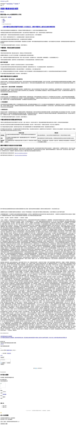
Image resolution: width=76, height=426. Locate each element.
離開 (6, 423)
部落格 (4, 20)
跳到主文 (2, 11)
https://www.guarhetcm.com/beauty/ (21, 153)
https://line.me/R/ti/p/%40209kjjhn (21, 155)
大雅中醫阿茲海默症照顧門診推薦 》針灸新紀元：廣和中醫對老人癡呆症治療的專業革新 (29, 27)
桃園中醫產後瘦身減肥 (9, 9)
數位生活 (9, 353)
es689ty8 (2, 343)
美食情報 (9, 17)
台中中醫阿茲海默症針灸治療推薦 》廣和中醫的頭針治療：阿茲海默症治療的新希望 (17, 337)
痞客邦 (8, 350)
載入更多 (2, 357)
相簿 (3, 19)
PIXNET (29, 410)
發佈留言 (2, 364)
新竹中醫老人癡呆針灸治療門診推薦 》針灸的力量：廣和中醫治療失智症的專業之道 (50, 337)
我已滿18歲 (3, 423)
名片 (3, 22)
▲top (1, 355)
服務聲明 (48, 410)
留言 (10, 350)
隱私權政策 (44, 410)
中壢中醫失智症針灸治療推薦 (6, 336)
